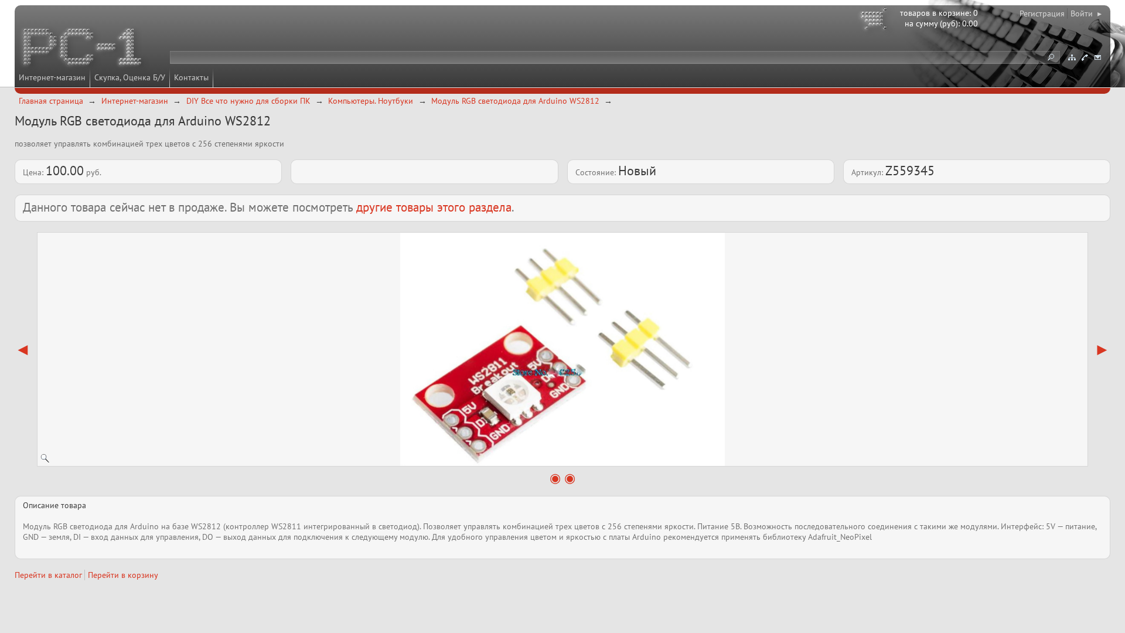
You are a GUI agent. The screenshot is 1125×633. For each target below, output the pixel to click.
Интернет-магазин (52, 77)
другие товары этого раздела (434, 207)
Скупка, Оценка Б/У (129, 77)
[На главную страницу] (83, 49)
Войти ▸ (1086, 13)
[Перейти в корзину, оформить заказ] (875, 20)
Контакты (191, 77)
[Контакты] (1084, 57)
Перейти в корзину (123, 575)
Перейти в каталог (48, 575)
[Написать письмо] (1097, 57)
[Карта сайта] (1071, 57)
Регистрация (1042, 13)
